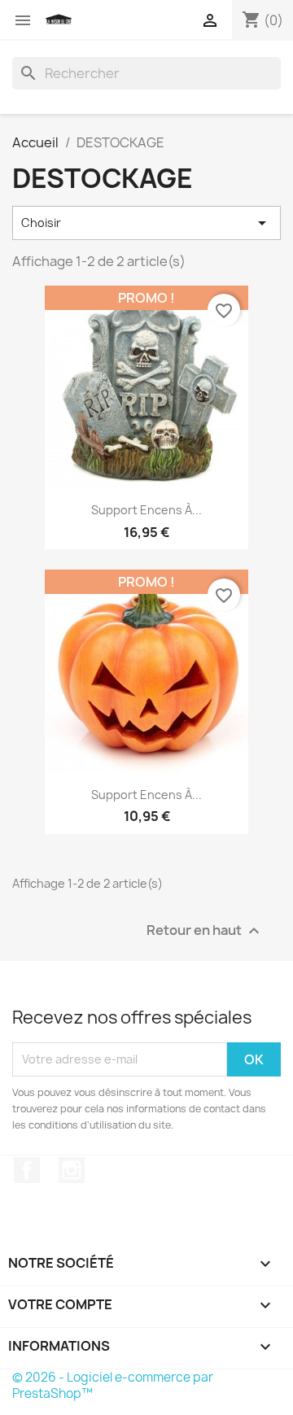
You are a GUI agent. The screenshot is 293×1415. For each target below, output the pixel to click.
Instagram (72, 1170)
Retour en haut (205, 930)
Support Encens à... (146, 510)
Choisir (146, 223)
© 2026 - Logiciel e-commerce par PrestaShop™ (112, 1385)
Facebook (27, 1170)
